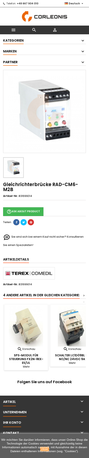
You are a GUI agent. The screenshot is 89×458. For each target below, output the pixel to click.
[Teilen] (16, 222)
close (44, 449)
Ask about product (23, 211)
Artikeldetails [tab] (16, 259)
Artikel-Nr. (10, 196)
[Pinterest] (31, 222)
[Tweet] (23, 222)
